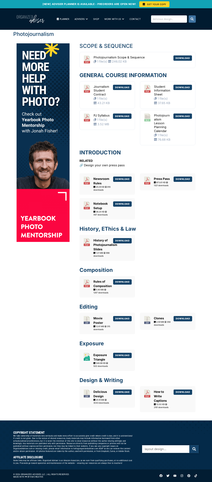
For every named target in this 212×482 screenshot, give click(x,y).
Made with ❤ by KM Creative (28, 477)
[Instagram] (182, 476)
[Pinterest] (189, 476)
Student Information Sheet (162, 90)
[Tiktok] (196, 476)
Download (183, 58)
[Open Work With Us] (123, 19)
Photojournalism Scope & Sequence (119, 57)
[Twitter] (168, 476)
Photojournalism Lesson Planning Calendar (162, 123)
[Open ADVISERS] (87, 19)
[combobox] (169, 19)
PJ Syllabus (102, 115)
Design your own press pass (104, 165)
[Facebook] (161, 476)
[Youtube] (175, 476)
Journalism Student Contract (101, 90)
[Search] (192, 19)
